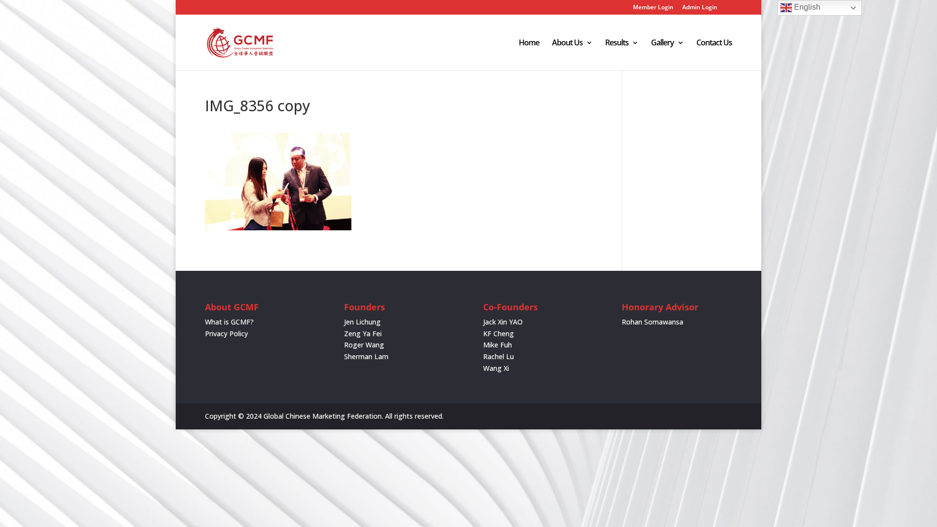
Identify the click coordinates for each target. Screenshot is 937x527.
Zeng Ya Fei (363, 333)
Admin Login (699, 7)
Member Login (653, 7)
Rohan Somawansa (652, 321)
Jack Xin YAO (503, 321)
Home (529, 43)
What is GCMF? (229, 321)
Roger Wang (364, 344)
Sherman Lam (366, 356)
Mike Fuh (497, 344)
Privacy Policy (226, 333)
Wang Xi (496, 368)
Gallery (662, 43)
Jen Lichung (362, 321)
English (806, 7)
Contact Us (714, 43)
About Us (567, 43)
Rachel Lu (498, 356)
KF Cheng (498, 333)
